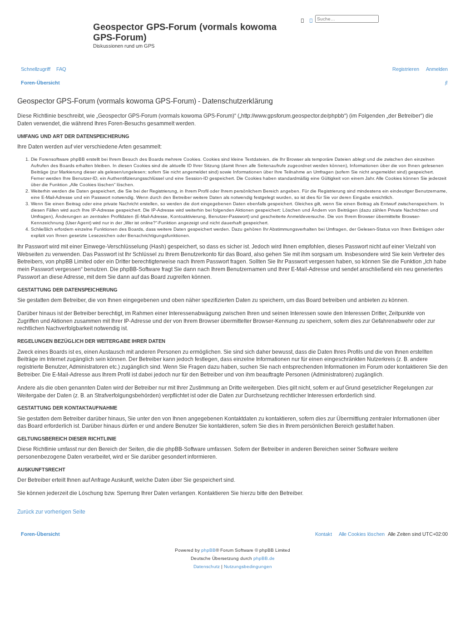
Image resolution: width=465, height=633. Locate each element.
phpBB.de (264, 558)
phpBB (208, 550)
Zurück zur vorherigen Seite (51, 512)
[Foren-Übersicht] (54, 29)
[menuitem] (59, 69)
